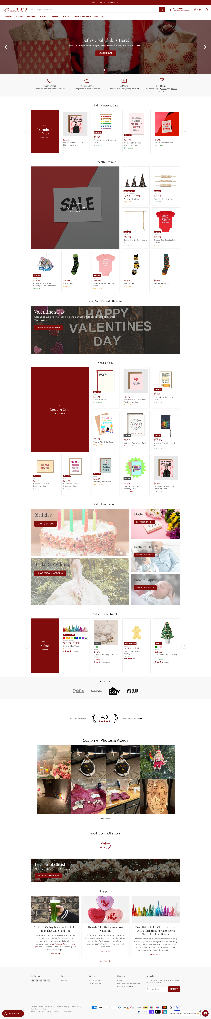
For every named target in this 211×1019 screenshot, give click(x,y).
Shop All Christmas (48, 875)
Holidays (19, 16)
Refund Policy (62, 1007)
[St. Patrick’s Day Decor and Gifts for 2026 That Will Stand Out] (55, 909)
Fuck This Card (99, 400)
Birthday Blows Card (102, 482)
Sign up (174, 989)
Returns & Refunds (96, 980)
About (119, 980)
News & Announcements (127, 986)
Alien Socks (68, 283)
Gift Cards (64, 980)
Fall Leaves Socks (161, 283)
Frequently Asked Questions (128, 983)
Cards (42, 16)
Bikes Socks (129, 283)
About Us (98, 16)
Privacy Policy (50, 1007)
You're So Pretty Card (164, 143)
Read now (54, 954)
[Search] (162, 9)
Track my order (95, 983)
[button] (6, 47)
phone (174, 89)
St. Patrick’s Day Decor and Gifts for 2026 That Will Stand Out (55, 928)
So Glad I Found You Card (135, 443)
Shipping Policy (75, 1007)
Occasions (31, 16)
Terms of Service (37, 1007)
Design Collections (82, 16)
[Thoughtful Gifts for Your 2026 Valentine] (105, 909)
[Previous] (53, 2)
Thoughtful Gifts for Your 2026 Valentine (105, 928)
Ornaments (54, 16)
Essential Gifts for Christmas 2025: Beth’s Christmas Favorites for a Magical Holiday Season (155, 930)
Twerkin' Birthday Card (103, 442)
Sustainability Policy (38, 1009)
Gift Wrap (67, 16)
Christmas (7, 16)
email (163, 89)
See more (104, 961)
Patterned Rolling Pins (163, 199)
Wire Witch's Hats (131, 199)
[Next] (157, 2)
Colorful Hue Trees (71, 646)
